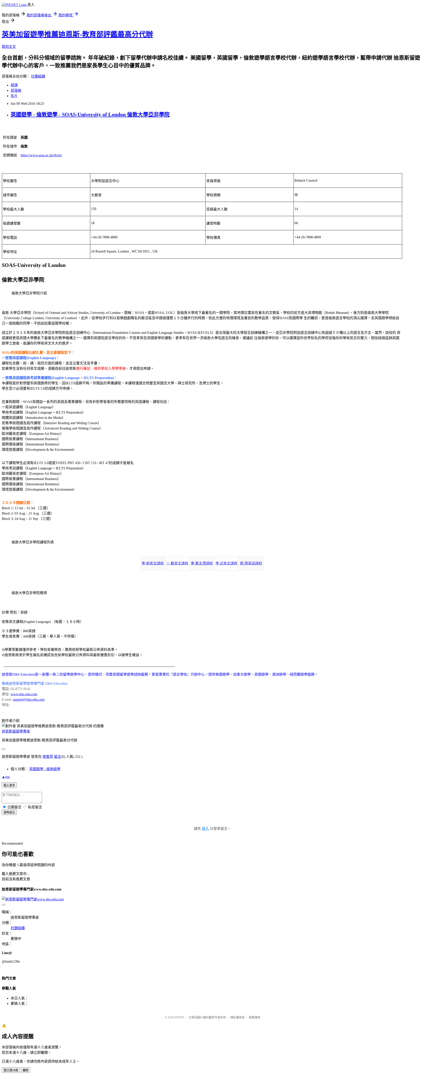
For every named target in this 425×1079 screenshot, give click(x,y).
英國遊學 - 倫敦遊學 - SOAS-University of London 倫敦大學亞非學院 (90, 114)
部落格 (16, 90)
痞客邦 (47, 756)
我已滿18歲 (11, 1070)
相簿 (14, 85)
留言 (57, 756)
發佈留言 (9, 812)
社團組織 (38, 76)
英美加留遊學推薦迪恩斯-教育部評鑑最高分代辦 (77, 34)
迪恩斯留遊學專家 (16, 731)
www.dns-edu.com (24, 694)
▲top (6, 777)
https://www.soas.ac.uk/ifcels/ (41, 155)
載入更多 (9, 785)
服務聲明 (254, 1017)
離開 (25, 1070)
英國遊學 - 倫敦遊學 (44, 769)
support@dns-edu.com (28, 699)
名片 (14, 96)
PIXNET (179, 1017)
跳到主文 (9, 47)
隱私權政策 (237, 1017)
